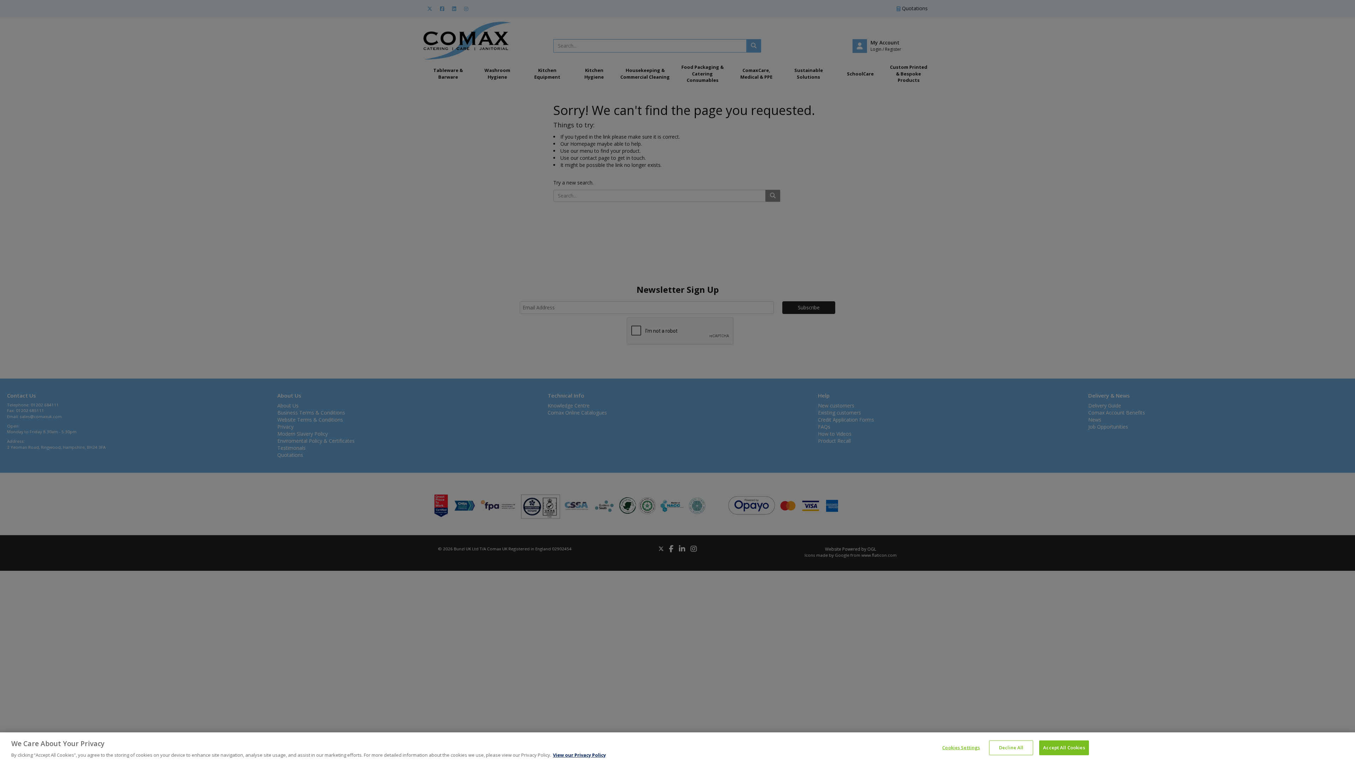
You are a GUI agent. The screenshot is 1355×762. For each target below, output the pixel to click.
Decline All (1011, 747)
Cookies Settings (961, 747)
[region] (677, 747)
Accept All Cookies (1064, 747)
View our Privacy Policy (579, 754)
